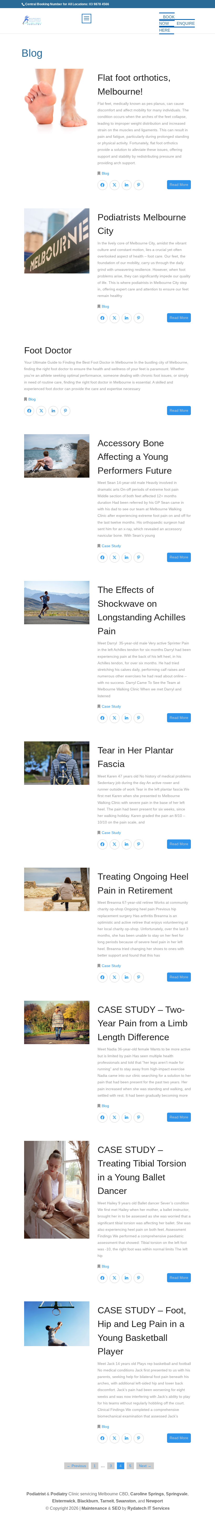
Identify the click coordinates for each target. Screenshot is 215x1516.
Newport (154, 1501)
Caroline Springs (147, 1494)
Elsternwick (63, 1501)
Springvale (176, 1494)
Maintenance (94, 1508)
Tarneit (107, 1501)
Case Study (111, 546)
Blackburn (87, 1501)
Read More (179, 184)
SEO (116, 1508)
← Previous (76, 1466)
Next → (145, 1466)
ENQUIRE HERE (177, 26)
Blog (105, 173)
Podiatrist (36, 1494)
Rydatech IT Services (148, 1508)
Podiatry (59, 1494)
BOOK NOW (167, 20)
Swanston (126, 1501)
